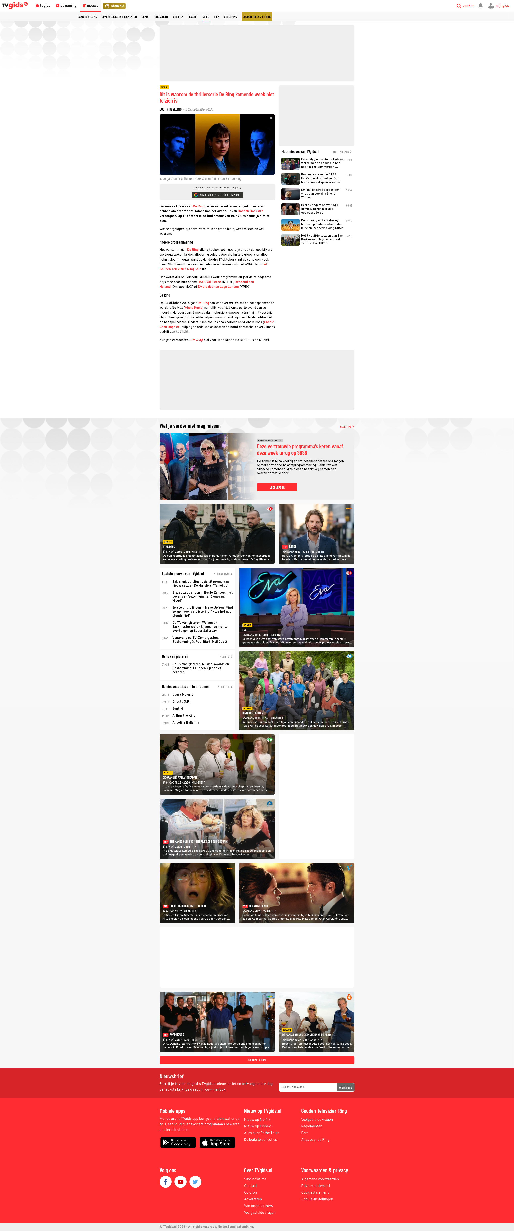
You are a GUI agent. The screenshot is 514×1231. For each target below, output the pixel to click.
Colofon (250, 1192)
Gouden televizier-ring (257, 16)
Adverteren (253, 1199)
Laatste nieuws (87, 16)
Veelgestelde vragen (317, 1120)
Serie (206, 16)
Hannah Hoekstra (250, 211)
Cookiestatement (315, 1192)
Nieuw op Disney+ (258, 1126)
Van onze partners (258, 1206)
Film (216, 16)
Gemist (146, 16)
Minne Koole (193, 308)
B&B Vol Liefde (210, 282)
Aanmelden (345, 1087)
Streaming (230, 16)
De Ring (198, 207)
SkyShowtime (255, 1179)
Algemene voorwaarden (320, 1179)
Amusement (161, 16)
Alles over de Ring (315, 1140)
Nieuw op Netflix (257, 1120)
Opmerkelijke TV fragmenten (119, 16)
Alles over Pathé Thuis (261, 1133)
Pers (304, 1133)
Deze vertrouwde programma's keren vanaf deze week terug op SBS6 (300, 449)
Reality (193, 16)
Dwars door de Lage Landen (218, 287)
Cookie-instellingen (317, 1199)
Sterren (178, 16)
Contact (250, 1186)
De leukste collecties (260, 1140)
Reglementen (311, 1126)
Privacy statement (315, 1186)
